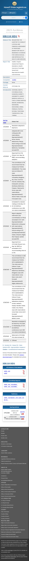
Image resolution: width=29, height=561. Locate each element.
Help (22, 21)
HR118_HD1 (7, 371)
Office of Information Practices (8, 491)
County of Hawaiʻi (5, 518)
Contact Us (3, 476)
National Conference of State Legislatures (11, 532)
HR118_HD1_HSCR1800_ (11, 384)
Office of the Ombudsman (7, 489)
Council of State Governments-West (9, 536)
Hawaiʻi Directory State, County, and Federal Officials (13, 463)
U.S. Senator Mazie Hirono (7, 505)
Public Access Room (6, 461)
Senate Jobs (4, 438)
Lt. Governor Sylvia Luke (6, 446)
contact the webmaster (10, 556)
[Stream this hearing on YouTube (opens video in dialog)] (22, 414)
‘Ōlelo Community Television (8, 522)
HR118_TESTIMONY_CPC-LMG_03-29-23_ (14, 399)
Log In (5, 13)
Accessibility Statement (6, 480)
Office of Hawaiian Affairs (7, 494)
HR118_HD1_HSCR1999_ (11, 386)
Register (13, 13)
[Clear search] (24, 18)
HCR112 (14, 80)
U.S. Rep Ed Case (5, 502)
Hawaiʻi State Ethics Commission (9, 484)
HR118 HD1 (10, 36)
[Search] (26, 17)
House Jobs (4, 435)
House (2, 431)
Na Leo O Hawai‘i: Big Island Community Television (13, 529)
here (11, 550)
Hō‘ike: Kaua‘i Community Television (9, 527)
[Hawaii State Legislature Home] (14, 3)
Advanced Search (12, 21)
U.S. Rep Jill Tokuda (5, 500)
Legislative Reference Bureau (8, 459)
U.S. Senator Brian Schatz (7, 507)
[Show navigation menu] (26, 13)
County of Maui (4, 514)
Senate (3, 433)
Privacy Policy (4, 478)
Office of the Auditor (6, 487)
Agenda (22, 412)
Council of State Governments (8, 534)
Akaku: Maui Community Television (9, 525)
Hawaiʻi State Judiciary (6, 453)
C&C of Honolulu (5, 511)
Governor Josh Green (6, 444)
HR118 (5, 373)
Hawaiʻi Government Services (8, 496)
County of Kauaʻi (5, 516)
